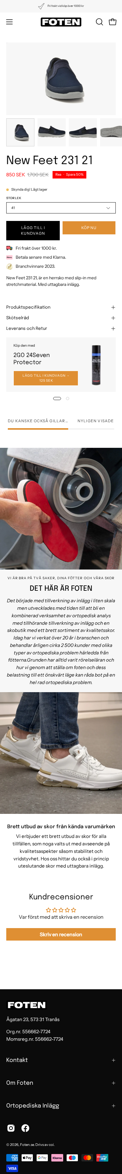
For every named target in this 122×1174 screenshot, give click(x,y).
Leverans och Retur (26, 328)
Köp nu (89, 227)
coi (51, 1144)
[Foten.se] (61, 22)
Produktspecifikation (28, 307)
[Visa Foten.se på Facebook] (25, 1128)
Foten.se (27, 1144)
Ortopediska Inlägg (32, 1106)
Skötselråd (17, 318)
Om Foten (19, 1083)
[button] (98, 21)
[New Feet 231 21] (20, 132)
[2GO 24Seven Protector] (96, 364)
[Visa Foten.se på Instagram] (11, 1128)
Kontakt (17, 1060)
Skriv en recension (61, 934)
